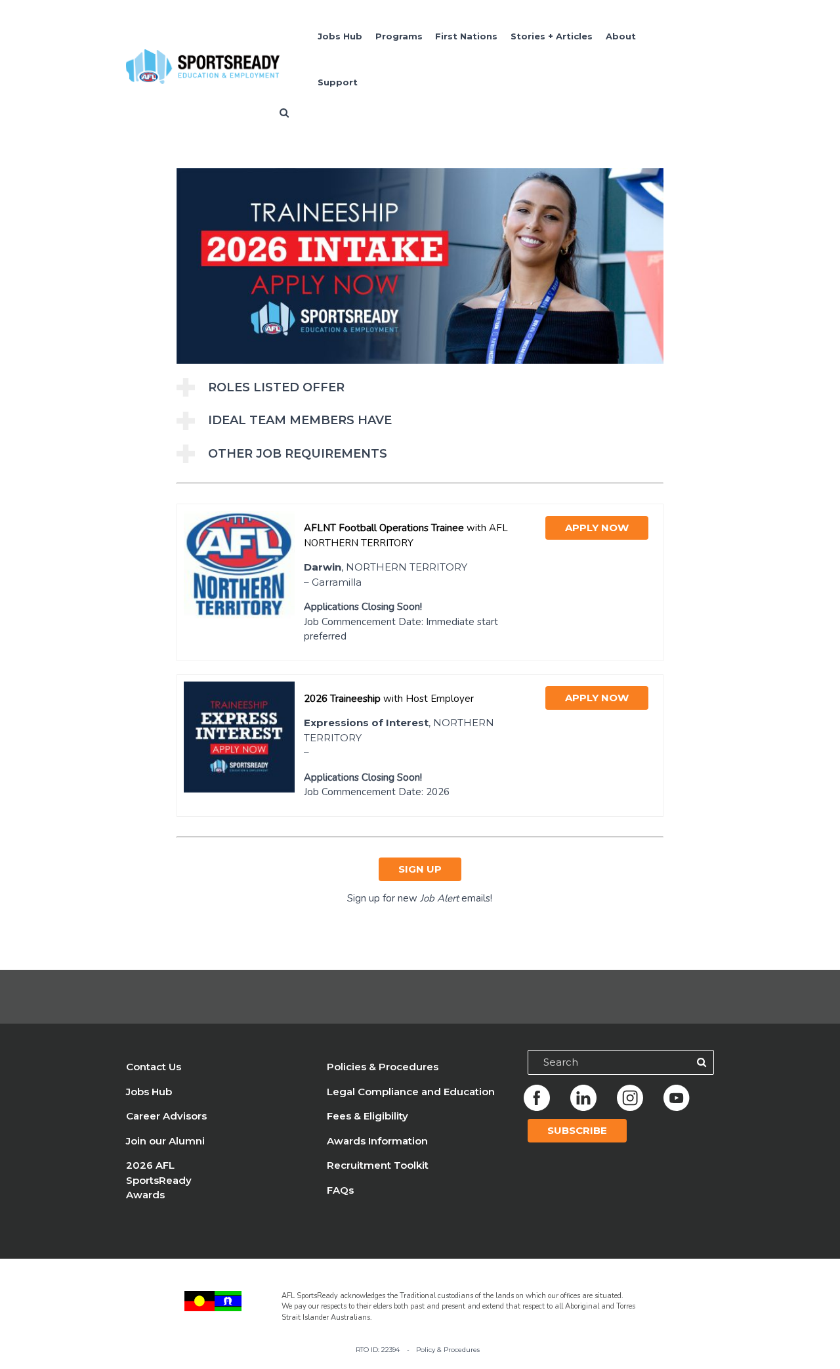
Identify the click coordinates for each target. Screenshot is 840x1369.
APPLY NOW (597, 527)
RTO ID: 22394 (378, 1349)
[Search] (701, 1062)
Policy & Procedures (448, 1349)
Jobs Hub (340, 36)
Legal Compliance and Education (411, 1091)
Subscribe (577, 1130)
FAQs (340, 1190)
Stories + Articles (552, 36)
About (621, 36)
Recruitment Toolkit (378, 1165)
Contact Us (153, 1066)
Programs (399, 36)
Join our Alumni (165, 1141)
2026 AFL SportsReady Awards (159, 1180)
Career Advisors (166, 1116)
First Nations (466, 36)
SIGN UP (420, 869)
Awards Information (377, 1141)
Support (338, 82)
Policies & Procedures (382, 1066)
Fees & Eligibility (367, 1116)
